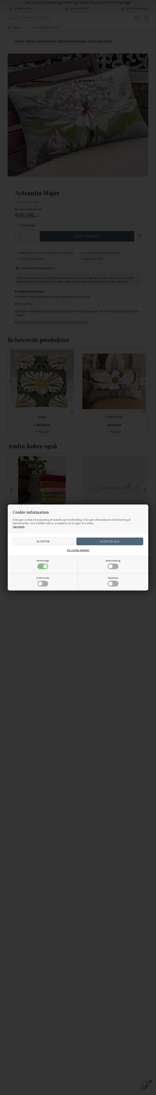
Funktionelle (42, 578)
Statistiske (113, 578)
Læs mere (19, 526)
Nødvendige (43, 560)
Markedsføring (113, 560)
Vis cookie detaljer (78, 550)
